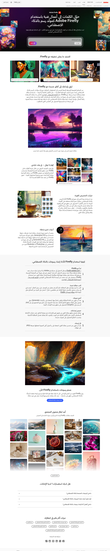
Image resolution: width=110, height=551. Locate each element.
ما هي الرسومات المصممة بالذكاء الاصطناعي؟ (78, 493)
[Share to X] (60, 541)
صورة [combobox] (78, 43)
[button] (11, 2)
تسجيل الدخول (5, 2)
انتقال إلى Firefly (17, 2)
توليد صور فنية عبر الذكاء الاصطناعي (59, 522)
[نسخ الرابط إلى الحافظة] (46, 541)
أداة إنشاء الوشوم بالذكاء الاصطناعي (39, 526)
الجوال (74, 2)
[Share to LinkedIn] (57, 541)
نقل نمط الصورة (53, 526)
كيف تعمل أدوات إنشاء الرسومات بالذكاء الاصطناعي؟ (77, 499)
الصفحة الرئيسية (105, 6)
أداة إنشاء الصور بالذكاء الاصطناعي (76, 522)
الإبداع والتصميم (99, 2)
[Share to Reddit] (50, 541)
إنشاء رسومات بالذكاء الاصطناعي (55, 400)
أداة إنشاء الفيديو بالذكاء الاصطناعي (42, 522)
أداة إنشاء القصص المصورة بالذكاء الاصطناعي (55, 530)
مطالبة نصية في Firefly (68, 292)
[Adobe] (106, 2)
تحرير (80, 2)
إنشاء (84, 2)
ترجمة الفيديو (29, 522)
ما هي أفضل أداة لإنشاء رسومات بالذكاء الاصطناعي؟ (77, 504)
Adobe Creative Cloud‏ (97, 6)
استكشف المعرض (55, 475)
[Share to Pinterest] (53, 541)
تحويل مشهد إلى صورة (64, 526)
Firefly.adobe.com (73, 271)
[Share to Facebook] (63, 541)
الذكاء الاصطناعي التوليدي (49, 95)
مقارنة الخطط (68, 2)
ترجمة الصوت (74, 526)
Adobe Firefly (90, 2)
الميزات (84, 6)
